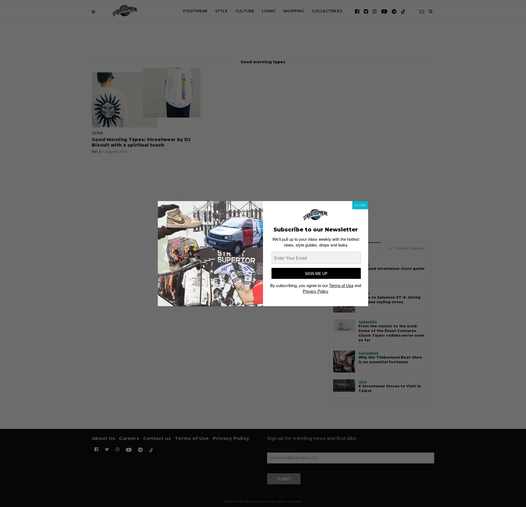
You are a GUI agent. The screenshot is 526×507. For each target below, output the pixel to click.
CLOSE (360, 205)
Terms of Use (341, 285)
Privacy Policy (315, 291)
